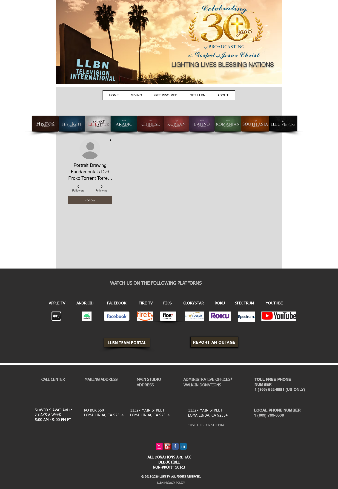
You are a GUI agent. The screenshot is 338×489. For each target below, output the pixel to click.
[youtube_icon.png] (167, 446)
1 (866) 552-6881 (269, 389)
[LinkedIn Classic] (183, 446)
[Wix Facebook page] (175, 446)
